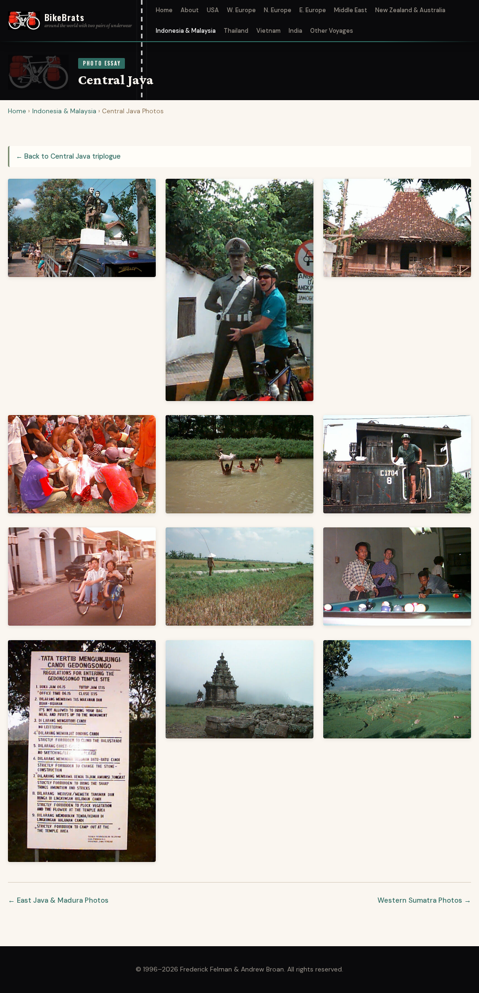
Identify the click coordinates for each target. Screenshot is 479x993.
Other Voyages (331, 31)
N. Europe (277, 10)
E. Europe (312, 10)
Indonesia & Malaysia (186, 31)
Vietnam (268, 31)
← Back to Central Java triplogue (68, 156)
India (295, 31)
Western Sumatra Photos (419, 900)
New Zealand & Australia (410, 10)
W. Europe (241, 10)
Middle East (350, 10)
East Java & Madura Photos (63, 900)
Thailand (236, 31)
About (190, 10)
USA (213, 10)
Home (164, 10)
